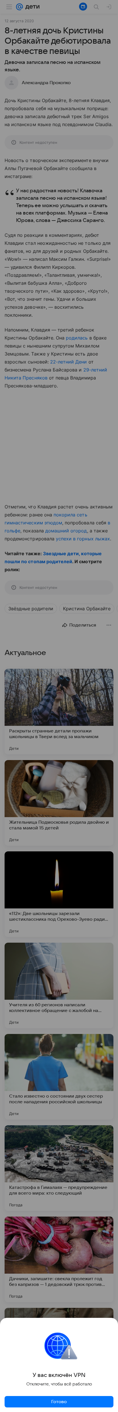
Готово (59, 1401)
